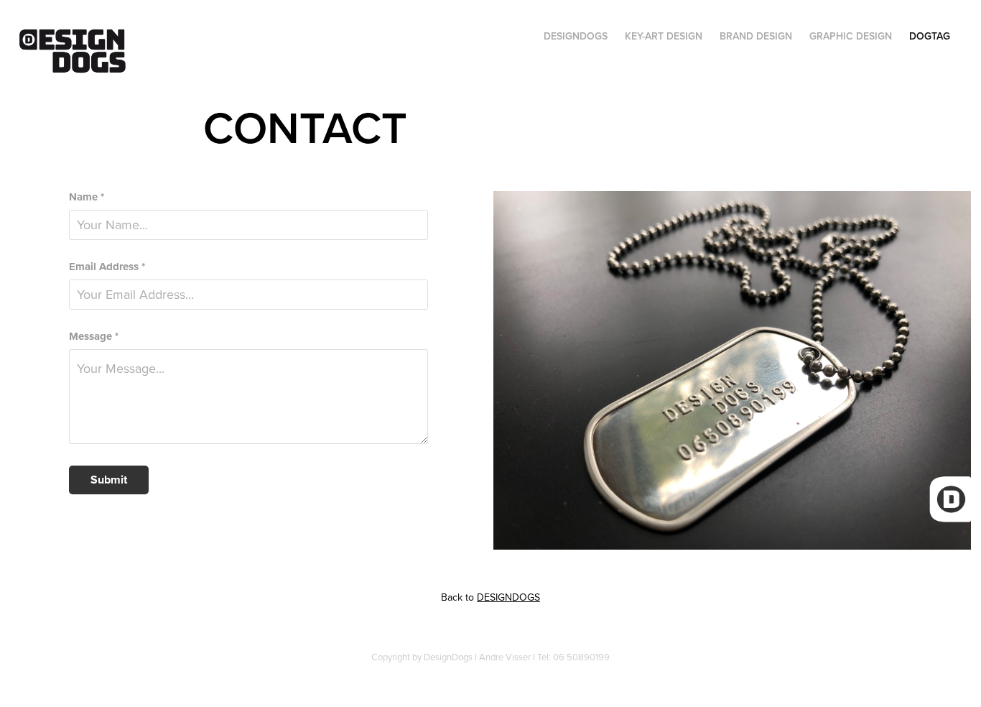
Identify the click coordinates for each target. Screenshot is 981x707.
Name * (86, 197)
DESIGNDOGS (576, 36)
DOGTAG (929, 36)
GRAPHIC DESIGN (850, 36)
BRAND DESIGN (756, 36)
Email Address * (107, 267)
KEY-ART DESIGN (663, 36)
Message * (93, 336)
